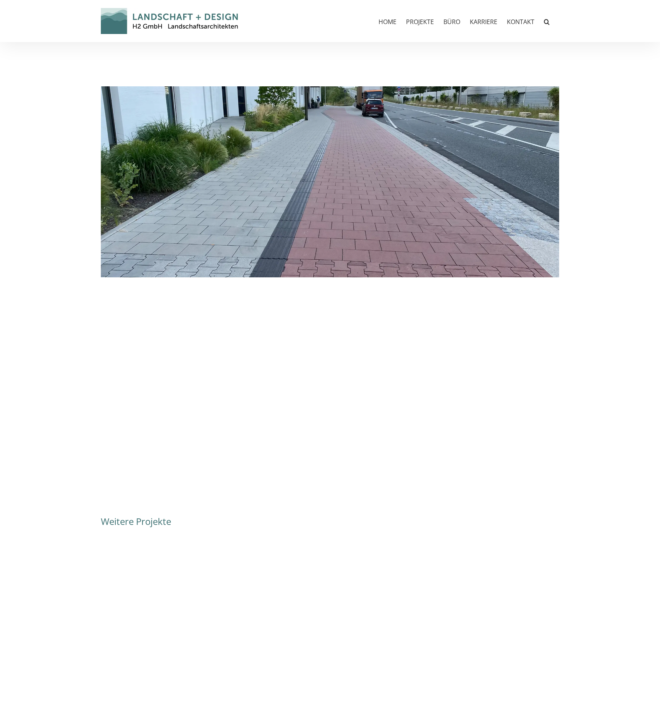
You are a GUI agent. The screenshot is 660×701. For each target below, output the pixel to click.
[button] (547, 21)
